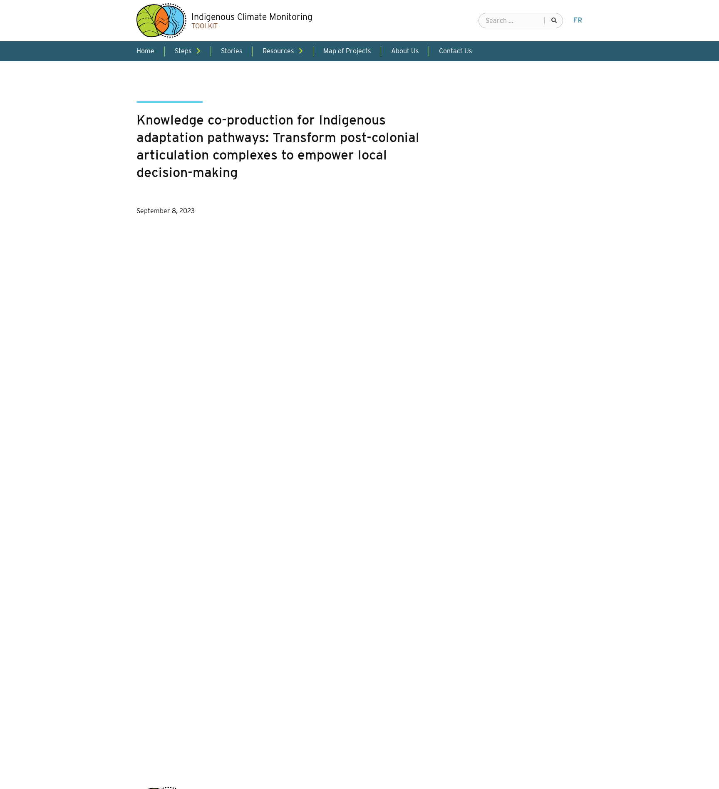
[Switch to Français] (577, 20)
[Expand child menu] (198, 51)
